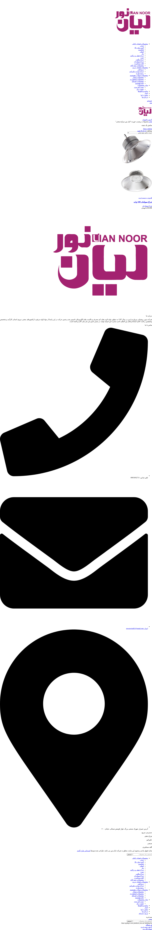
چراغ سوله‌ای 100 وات (143, 202)
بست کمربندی (139, 87)
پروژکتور (141, 69)
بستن (150, 919)
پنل (143, 54)
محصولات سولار (138, 77)
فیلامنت (141, 50)
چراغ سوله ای (139, 62)
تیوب (142, 58)
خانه (150, 122)
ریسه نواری (140, 73)
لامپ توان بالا (139, 48)
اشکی (142, 52)
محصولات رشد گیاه (137, 65)
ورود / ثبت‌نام (143, 913)
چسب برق (140, 89)
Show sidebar (147, 129)
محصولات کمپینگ (138, 81)
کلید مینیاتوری (139, 63)
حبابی (142, 46)
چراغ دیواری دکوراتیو (137, 71)
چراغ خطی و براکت (137, 56)
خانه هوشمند (139, 83)
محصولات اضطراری (137, 79)
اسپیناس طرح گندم (83, 851)
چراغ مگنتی (140, 60)
